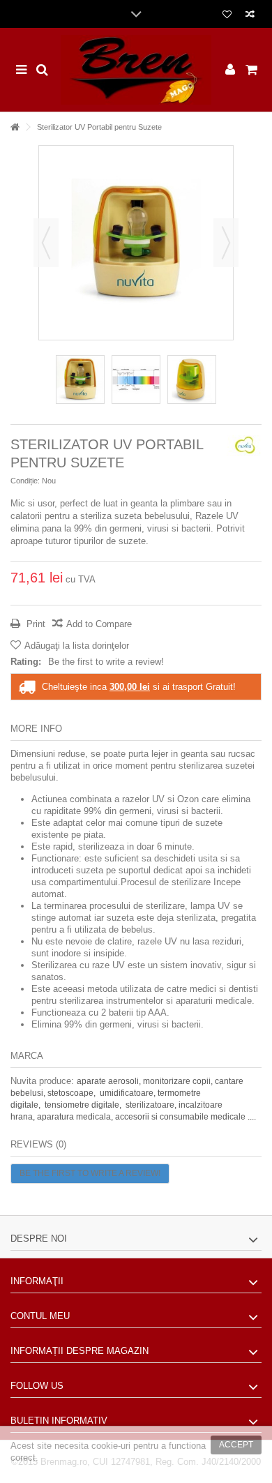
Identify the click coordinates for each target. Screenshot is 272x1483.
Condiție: (25, 480)
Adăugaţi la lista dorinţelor (76, 645)
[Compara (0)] (250, 16)
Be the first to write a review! (106, 661)
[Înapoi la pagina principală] (14, 127)
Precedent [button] (46, 242)
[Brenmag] (136, 70)
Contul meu (40, 1316)
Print (34, 624)
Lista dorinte (227, 16)
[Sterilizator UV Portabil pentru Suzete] (80, 379)
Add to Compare (99, 624)
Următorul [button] (226, 242)
